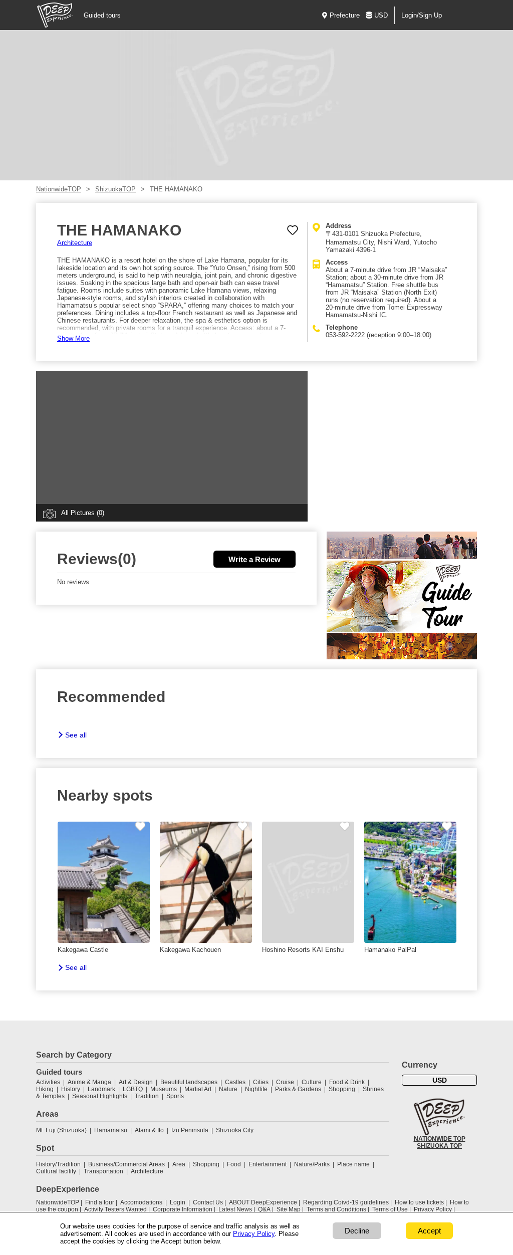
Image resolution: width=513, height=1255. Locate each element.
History (70, 1089)
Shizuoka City (234, 1130)
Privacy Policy (433, 1209)
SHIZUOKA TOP (439, 1145)
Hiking (45, 1089)
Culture (312, 1082)
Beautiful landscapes (188, 1082)
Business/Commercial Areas (126, 1164)
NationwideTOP (58, 189)
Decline (357, 1230)
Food (234, 1164)
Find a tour (99, 1202)
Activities (48, 1082)
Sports (175, 1096)
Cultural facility (56, 1171)
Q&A (264, 1209)
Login (177, 1202)
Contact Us (208, 1202)
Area (178, 1164)
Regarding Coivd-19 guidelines (346, 1202)
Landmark (101, 1089)
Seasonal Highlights (99, 1096)
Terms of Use (390, 1209)
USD (381, 15)
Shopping (342, 1089)
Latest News (235, 1209)
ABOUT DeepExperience (263, 1202)
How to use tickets (419, 1202)
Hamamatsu (110, 1130)
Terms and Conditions (336, 1209)
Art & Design (136, 1082)
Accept (429, 1230)
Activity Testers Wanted (115, 1209)
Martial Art (197, 1089)
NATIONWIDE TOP (439, 1138)
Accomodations (141, 1202)
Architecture (74, 242)
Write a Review (254, 559)
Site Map (289, 1209)
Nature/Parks (312, 1164)
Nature (228, 1089)
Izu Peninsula (189, 1130)
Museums (163, 1089)
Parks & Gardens (298, 1089)
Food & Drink (347, 1082)
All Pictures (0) (82, 513)
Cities (261, 1082)
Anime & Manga (89, 1082)
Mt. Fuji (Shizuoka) (61, 1130)
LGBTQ (133, 1089)
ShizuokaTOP (115, 189)
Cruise (285, 1082)
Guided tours (102, 15)
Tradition (147, 1096)
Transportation (103, 1171)
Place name (354, 1164)
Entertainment (267, 1164)
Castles (235, 1082)
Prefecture (345, 15)
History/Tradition (58, 1164)
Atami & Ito (149, 1130)
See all (76, 735)
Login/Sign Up (421, 15)
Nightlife (256, 1089)
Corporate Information (182, 1209)
